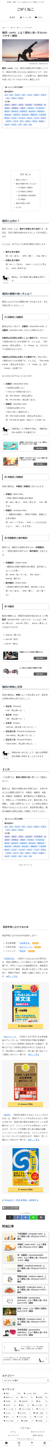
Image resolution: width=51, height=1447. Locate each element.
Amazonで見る (27, 1026)
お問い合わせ (38, 1435)
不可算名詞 (40, 108)
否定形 (15, 121)
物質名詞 (40, 111)
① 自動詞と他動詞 (25, 188)
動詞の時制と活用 (23, 203)
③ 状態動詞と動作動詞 (27, 195)
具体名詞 (16, 115)
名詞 (6, 95)
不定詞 (36, 118)
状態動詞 (14, 108)
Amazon (35, 943)
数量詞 (41, 121)
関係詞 (43, 118)
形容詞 (17, 95)
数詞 (22, 121)
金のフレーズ (26, 947)
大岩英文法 (24, 943)
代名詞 (29, 95)
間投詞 (21, 98)
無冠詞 (29, 118)
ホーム (13, 1432)
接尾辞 (14, 124)
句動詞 (22, 108)
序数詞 (34, 121)
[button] (41, 1217)
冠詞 (8, 98)
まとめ (18, 207)
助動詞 (36, 95)
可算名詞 (30, 108)
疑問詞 (8, 121)
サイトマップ (13, 1435)
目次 (22, 174)
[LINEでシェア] (33, 1217)
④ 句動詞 (22, 199)
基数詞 (27, 121)
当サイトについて (38, 1432)
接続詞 (14, 98)
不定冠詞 (21, 118)
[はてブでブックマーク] (25, 1217)
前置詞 (43, 95)
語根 (25, 124)
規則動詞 (28, 105)
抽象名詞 (7, 115)
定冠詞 (14, 118)
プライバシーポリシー (25, 1439)
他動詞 (14, 105)
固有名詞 (14, 111)
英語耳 (23, 951)
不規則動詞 (38, 105)
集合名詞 (32, 111)
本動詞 (21, 105)
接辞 (20, 124)
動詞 (11, 95)
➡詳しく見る (12, 976)
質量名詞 (33, 115)
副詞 (23, 95)
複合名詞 (25, 115)
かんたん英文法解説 (11, 1208)
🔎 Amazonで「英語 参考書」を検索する (20, 1200)
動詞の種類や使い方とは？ (26, 184)
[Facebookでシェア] (17, 1217)
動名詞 (7, 111)
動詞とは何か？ (22, 180)
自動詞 (7, 105)
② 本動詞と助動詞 (25, 191)
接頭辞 (7, 124)
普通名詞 (23, 111)
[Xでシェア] (9, 1217)
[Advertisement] (25, 149)
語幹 (30, 124)
